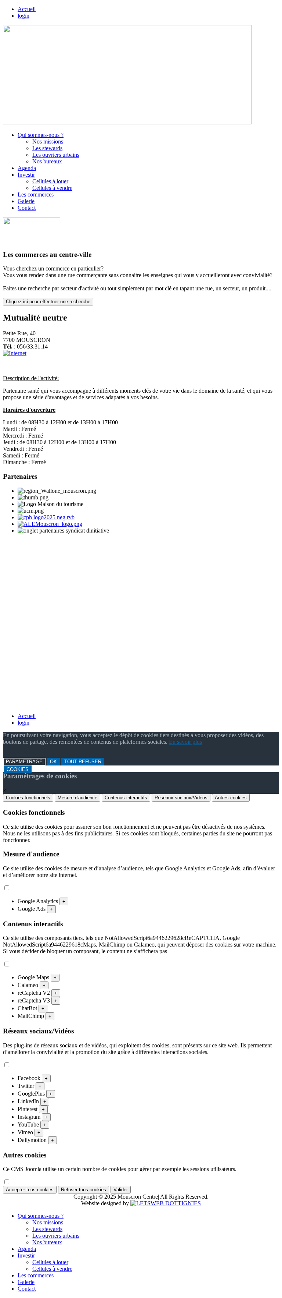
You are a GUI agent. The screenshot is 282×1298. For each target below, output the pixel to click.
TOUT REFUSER (82, 761)
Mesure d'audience (77, 797)
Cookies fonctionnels (28, 797)
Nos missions (47, 141)
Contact (27, 208)
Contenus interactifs (126, 797)
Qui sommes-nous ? (41, 135)
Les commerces (36, 194)
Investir (26, 174)
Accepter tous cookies (30, 1189)
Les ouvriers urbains (55, 155)
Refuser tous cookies (83, 1189)
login (23, 16)
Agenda (27, 168)
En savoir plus (185, 742)
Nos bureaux (47, 161)
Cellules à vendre (52, 188)
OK (53, 761)
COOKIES (18, 769)
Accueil (27, 9)
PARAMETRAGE (24, 761)
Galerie (26, 201)
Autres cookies (231, 797)
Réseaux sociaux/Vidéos (181, 797)
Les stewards (47, 148)
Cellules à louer (50, 181)
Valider (120, 1189)
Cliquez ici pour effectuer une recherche (48, 301)
